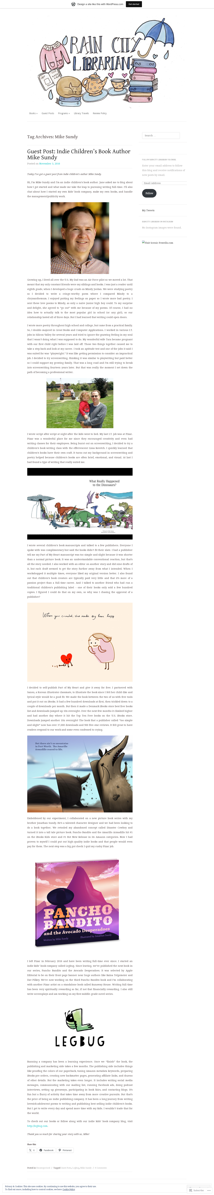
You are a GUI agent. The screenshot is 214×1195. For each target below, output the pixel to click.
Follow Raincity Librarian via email (159, 160)
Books (32, 113)
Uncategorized (43, 1168)
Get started (134, 4)
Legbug (75, 1168)
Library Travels (81, 113)
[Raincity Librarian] (107, 61)
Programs (63, 113)
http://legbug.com (37, 1126)
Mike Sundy (86, 1168)
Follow (149, 193)
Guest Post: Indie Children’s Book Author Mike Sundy (78, 154)
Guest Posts (48, 113)
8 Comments (101, 1168)
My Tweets (148, 210)
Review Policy (100, 113)
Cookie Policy (69, 1189)
